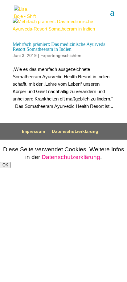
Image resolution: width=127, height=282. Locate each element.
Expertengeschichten (60, 55)
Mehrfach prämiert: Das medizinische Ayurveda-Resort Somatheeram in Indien (60, 47)
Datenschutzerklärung (75, 131)
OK (5, 165)
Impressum (33, 131)
